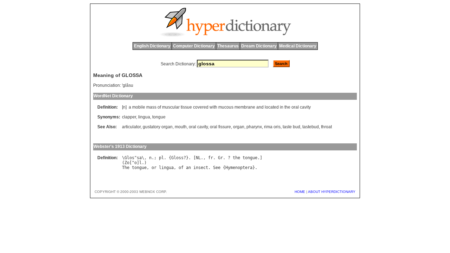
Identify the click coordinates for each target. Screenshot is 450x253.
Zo (126, 162)
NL (198, 157)
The (125, 167)
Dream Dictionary (259, 46)
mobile (138, 107)
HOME (300, 192)
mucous (225, 107)
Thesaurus (228, 46)
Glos (129, 157)
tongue (159, 117)
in (281, 107)
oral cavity (198, 126)
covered (200, 107)
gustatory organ (158, 126)
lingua (144, 117)
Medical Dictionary (297, 46)
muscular (171, 107)
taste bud (291, 126)
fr (210, 157)
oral (295, 107)
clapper (129, 117)
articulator (131, 126)
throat (326, 126)
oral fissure (220, 126)
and (260, 107)
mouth (181, 126)
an (188, 167)
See (216, 167)
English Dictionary (152, 46)
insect (200, 167)
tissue (186, 107)
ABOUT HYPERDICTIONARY (331, 192)
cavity (305, 107)
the (287, 107)
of (159, 107)
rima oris (272, 126)
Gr (220, 157)
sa (139, 157)
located (272, 107)
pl (161, 157)
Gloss (177, 157)
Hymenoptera (238, 167)
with (213, 107)
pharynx (254, 126)
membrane (244, 107)
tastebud (310, 126)
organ (238, 126)
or (154, 167)
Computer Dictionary (194, 46)
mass (151, 107)
